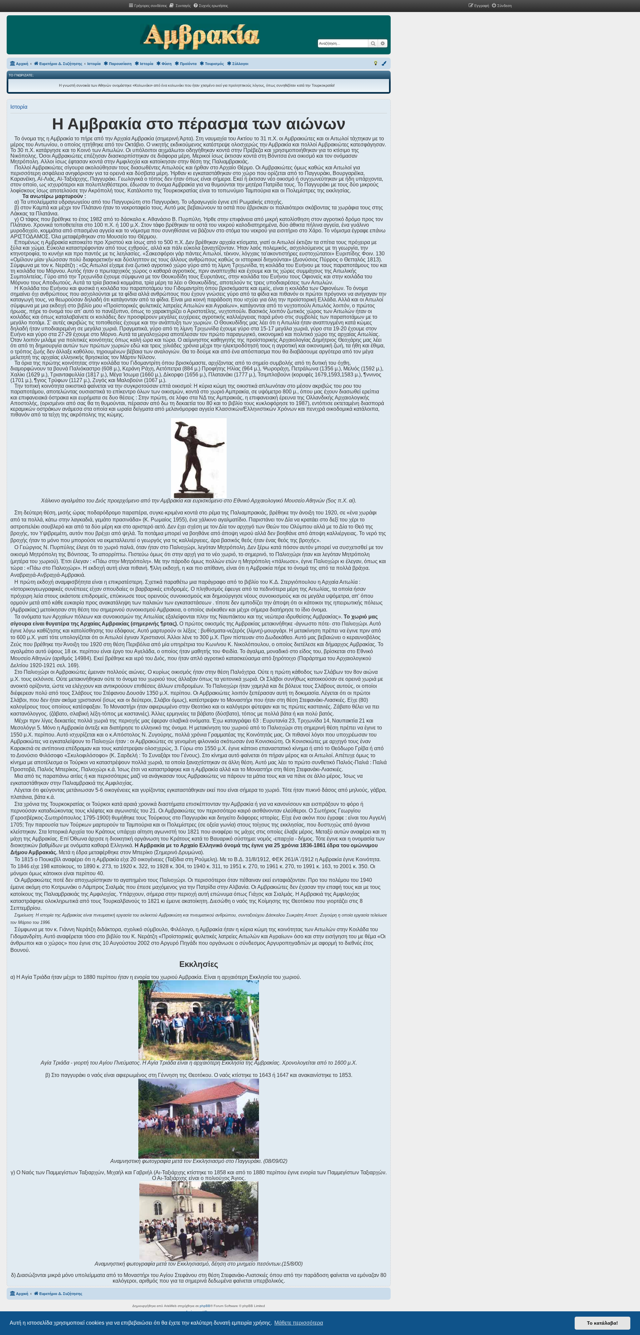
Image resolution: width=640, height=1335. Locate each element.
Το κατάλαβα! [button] (602, 1323)
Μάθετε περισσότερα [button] (298, 1323)
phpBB (205, 1306)
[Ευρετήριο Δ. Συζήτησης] (200, 37)
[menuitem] (180, 6)
